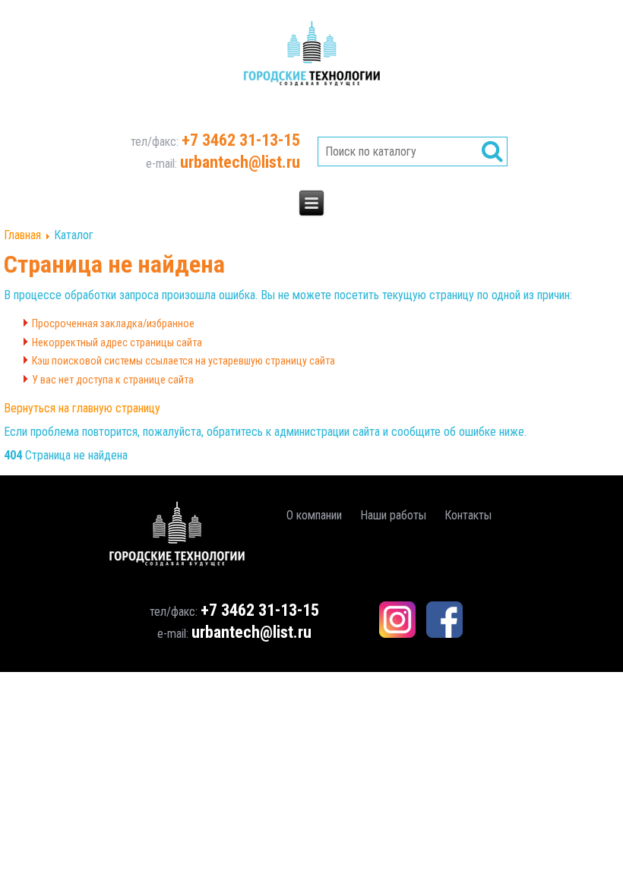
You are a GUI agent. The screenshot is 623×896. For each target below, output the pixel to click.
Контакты (468, 515)
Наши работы (393, 515)
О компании (314, 515)
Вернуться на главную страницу (82, 408)
